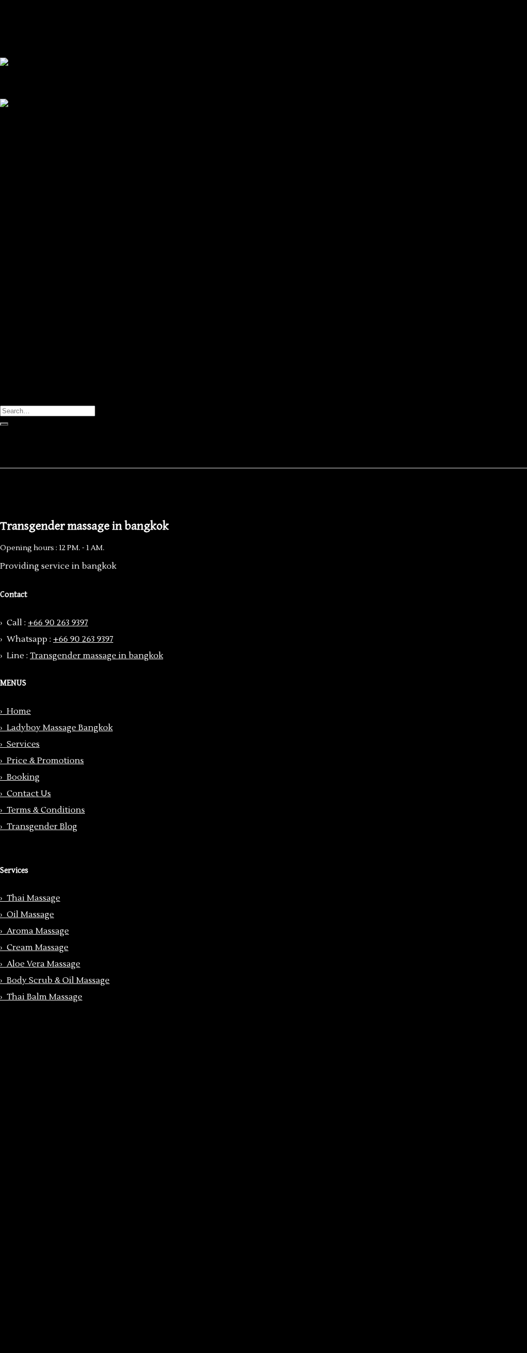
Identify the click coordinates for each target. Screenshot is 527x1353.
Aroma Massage (72, 179)
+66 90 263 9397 (58, 623)
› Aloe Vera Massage (40, 964)
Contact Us (43, 251)
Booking (37, 241)
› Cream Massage (34, 947)
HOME (34, 117)
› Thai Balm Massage (41, 997)
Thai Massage (68, 158)
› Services (20, 744)
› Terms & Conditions (42, 810)
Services (37, 148)
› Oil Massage (27, 914)
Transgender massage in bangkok (96, 656)
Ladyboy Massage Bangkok (74, 127)
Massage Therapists (59, 138)
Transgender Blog (56, 272)
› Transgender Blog (38, 826)
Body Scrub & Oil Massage (92, 210)
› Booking (20, 777)
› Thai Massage (30, 898)
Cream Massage (72, 189)
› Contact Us (25, 793)
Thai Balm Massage (79, 220)
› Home (15, 711)
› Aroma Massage (34, 931)
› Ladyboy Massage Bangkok (56, 728)
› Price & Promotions (42, 760)
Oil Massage (65, 169)
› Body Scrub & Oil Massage (55, 980)
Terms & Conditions (60, 261)
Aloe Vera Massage (78, 200)
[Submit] (4, 424)
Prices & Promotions (61, 230)
